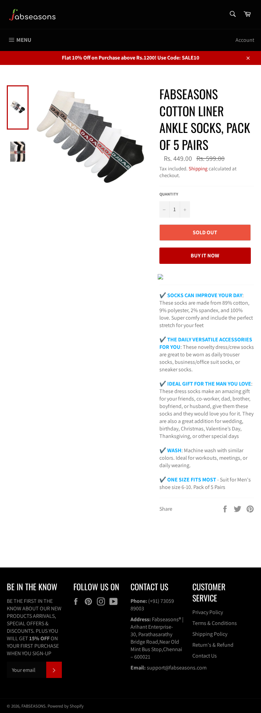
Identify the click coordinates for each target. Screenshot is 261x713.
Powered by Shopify (66, 706)
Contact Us (204, 655)
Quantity (168, 194)
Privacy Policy (207, 612)
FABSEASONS (33, 706)
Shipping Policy (209, 634)
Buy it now (205, 255)
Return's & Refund (212, 644)
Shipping (198, 168)
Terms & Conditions (214, 623)
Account (245, 40)
